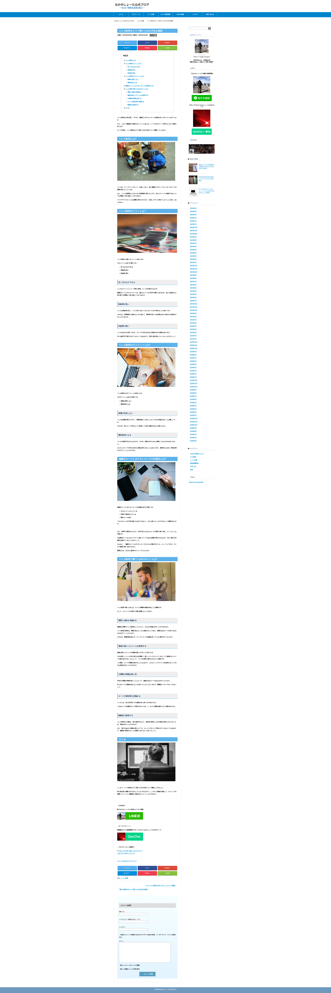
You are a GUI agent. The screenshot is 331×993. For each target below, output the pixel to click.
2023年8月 (193, 240)
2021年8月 (193, 316)
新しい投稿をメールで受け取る (130, 969)
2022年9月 (193, 275)
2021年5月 (193, 326)
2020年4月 (193, 367)
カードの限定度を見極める (136, 101)
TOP (125, 21)
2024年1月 (193, 224)
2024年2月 (193, 221)
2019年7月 (193, 396)
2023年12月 (193, 227)
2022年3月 (193, 294)
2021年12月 (193, 304)
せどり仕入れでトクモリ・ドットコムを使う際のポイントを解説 (206, 190)
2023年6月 (193, 246)
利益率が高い (132, 73)
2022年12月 (193, 265)
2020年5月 (193, 364)
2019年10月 (193, 386)
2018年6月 (193, 437)
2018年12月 (193, 418)
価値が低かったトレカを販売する (138, 95)
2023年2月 (193, 259)
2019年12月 (193, 380)
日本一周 (193, 466)
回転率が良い (132, 70)
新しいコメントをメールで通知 (130, 965)
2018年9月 (193, 428)
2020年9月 (193, 351)
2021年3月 (193, 332)
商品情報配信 (194, 463)
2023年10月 (193, 233)
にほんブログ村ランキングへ (126, 853)
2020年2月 (193, 374)
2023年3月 (193, 256)
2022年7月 (193, 281)
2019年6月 (193, 399)
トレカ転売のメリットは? (133, 63)
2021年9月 (193, 313)
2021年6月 (193, 323)
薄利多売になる (132, 82)
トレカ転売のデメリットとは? (134, 76)
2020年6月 (193, 361)
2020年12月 (193, 342)
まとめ (127, 108)
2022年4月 (193, 291)
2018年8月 (193, 431)
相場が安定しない (133, 79)
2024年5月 (193, 211)
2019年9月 (193, 390)
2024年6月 (193, 208)
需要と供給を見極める (134, 92)
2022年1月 (193, 300)
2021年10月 (193, 310)
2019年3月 (193, 409)
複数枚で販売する (133, 104)
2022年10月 (193, 272)
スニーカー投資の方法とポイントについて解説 (160, 885)
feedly (168, 48)
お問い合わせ (210, 14)
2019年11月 (193, 383)
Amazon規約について (197, 453)
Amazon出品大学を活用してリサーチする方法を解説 (206, 178)
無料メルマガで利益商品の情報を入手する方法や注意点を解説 (206, 166)
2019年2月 (193, 412)
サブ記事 (193, 457)
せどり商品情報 (165, 14)
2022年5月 (193, 288)
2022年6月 (193, 284)
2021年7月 (193, 319)
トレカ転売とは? (130, 60)
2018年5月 (193, 440)
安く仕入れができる (134, 66)
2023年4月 (193, 253)
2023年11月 (193, 230)
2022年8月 (193, 278)
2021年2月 (193, 335)
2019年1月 (193, 415)
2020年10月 (193, 348)
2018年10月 (193, 425)
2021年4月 (193, 329)
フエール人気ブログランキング (127, 861)
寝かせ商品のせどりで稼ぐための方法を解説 (133, 889)
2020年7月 (193, 358)
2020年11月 (193, 345)
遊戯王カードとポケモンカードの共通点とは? (139, 85)
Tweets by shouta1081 (196, 482)
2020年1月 (193, 377)
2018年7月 (193, 434)
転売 (191, 469)
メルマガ (195, 14)
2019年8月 (193, 393)
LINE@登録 (180, 14)
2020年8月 (193, 354)
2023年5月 (193, 249)
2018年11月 (193, 421)
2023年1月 (193, 262)
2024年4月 (193, 214)
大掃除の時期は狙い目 (134, 98)
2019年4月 (193, 405)
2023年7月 (193, 243)
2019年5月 (193, 402)
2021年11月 (193, 307)
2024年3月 (193, 218)
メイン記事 (150, 14)
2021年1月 (193, 339)
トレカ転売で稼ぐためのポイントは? (136, 89)
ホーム (121, 14)
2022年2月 (193, 297)
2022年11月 (193, 268)
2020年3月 (193, 370)
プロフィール (136, 14)
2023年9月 (193, 237)
